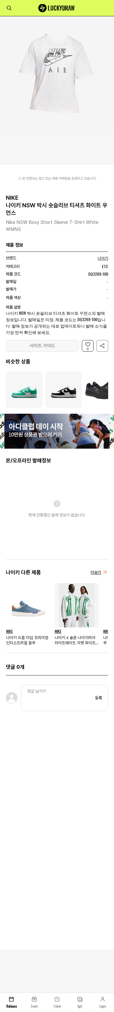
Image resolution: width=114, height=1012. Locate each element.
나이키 (103, 258)
